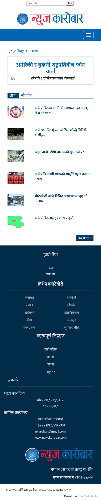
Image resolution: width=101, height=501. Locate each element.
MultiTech (90, 496)
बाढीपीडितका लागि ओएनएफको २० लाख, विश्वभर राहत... (61, 110)
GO (70, 3)
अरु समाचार (85, 238)
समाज (29, 305)
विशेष (50, 364)
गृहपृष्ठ (12, 51)
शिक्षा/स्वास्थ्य (71, 312)
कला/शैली (29, 327)
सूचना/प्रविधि (71, 327)
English (50, 372)
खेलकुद (71, 320)
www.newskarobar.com (51, 437)
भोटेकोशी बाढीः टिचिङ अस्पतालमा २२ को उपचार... (61, 198)
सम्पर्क (50, 357)
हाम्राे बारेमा (50, 349)
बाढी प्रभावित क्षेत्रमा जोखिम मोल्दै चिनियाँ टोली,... (61, 132)
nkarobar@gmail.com (50, 431)
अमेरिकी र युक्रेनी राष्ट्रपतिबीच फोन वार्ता (50, 68)
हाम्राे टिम (50, 255)
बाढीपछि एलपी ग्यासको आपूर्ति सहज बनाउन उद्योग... (62, 176)
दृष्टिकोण (71, 305)
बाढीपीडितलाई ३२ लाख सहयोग (55, 218)
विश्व (29, 320)
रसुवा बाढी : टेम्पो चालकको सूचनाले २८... (61, 152)
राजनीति (71, 297)
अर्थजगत (30, 312)
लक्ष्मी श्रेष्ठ (50, 274)
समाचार (29, 297)
